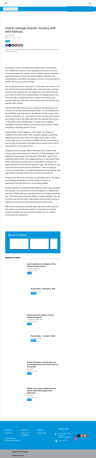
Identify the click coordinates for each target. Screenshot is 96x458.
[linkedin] (12, 45)
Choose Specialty (9, 9)
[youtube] (82, 435)
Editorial (40, 430)
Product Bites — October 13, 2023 (43, 336)
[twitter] (9, 45)
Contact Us (9, 433)
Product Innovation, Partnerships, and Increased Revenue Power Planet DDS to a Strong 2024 (42, 364)
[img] (47, 3)
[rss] (85, 435)
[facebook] (6, 45)
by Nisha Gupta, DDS (33, 268)
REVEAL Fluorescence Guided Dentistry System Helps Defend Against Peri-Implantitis (41, 390)
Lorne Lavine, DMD (14, 38)
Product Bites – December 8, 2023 (43, 289)
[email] (18, 45)
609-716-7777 (63, 440)
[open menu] (5, 3)
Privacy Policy (42, 433)
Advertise (24, 430)
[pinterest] (15, 45)
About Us (8, 430)
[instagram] (75, 438)
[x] (78, 435)
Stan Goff (30, 369)
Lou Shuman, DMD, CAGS (35, 319)
